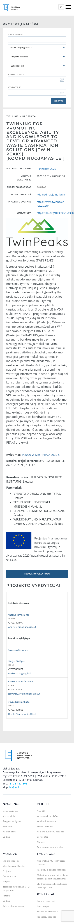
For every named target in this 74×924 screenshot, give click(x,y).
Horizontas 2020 (46, 168)
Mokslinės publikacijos (14, 865)
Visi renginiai (9, 816)
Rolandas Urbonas (17, 650)
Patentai (7, 895)
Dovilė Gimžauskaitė (18, 701)
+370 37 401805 (17, 783)
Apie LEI (43, 804)
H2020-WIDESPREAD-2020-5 (41, 455)
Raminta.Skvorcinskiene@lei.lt (24, 693)
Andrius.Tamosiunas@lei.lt (22, 627)
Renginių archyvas (12, 821)
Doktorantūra (9, 876)
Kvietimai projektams (13, 906)
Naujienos (11, 804)
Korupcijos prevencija (47, 911)
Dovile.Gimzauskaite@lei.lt (22, 714)
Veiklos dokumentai (46, 821)
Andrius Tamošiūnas (18, 614)
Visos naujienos (10, 810)
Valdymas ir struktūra (47, 816)
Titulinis (12, 116)
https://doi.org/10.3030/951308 (55, 213)
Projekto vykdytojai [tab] (37, 574)
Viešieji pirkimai (45, 826)
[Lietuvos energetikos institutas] (11, 7)
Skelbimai (7, 826)
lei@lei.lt (14, 787)
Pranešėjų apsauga (46, 916)
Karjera (6, 881)
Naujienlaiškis (10, 831)
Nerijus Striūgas (16, 661)
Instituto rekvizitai (46, 901)
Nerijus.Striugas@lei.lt (19, 673)
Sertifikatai (42, 836)
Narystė (41, 842)
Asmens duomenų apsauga (50, 831)
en (61, 7)
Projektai (29, 116)
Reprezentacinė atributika (50, 847)
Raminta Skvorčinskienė (20, 681)
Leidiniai (7, 836)
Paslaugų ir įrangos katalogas (51, 869)
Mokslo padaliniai (11, 860)
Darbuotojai (43, 906)
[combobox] (37, 48)
